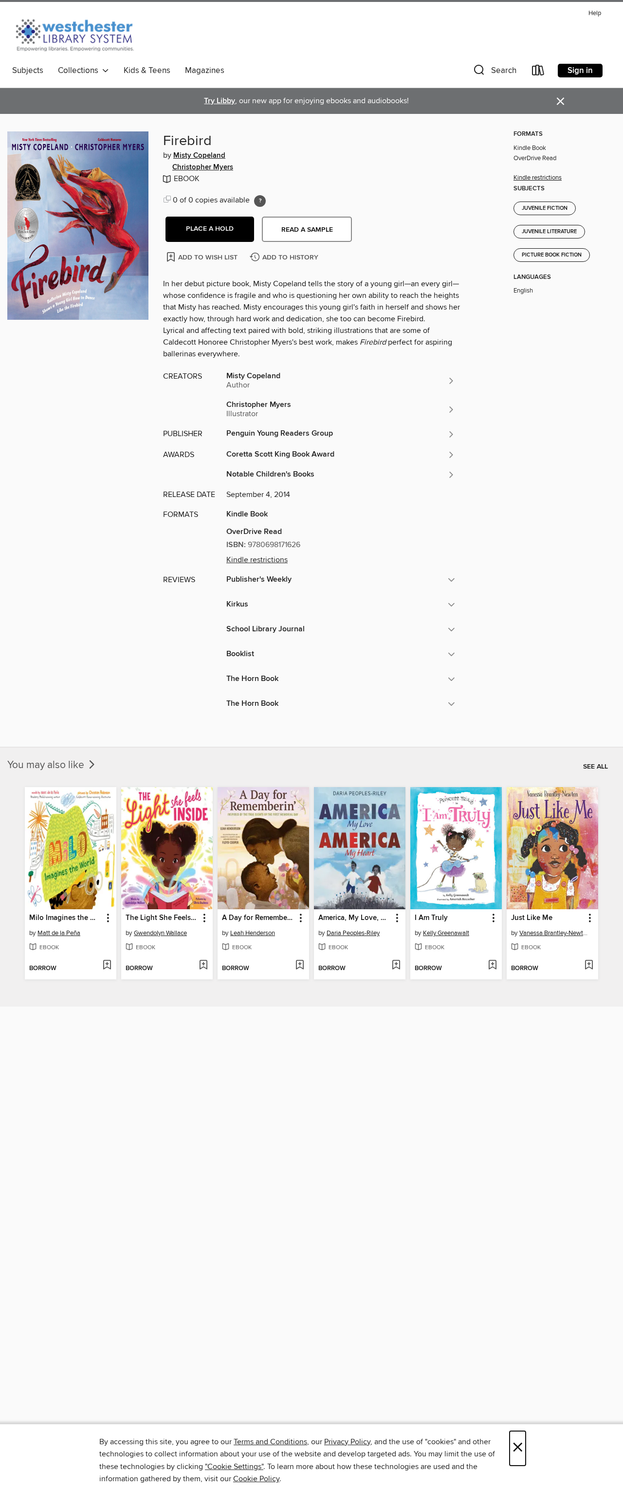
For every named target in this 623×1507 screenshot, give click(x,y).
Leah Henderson (252, 933)
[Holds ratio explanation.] (260, 201)
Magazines (204, 70)
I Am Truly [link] (431, 918)
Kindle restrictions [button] (257, 560)
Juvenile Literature (549, 231)
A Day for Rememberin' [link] (258, 918)
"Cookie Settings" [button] (234, 1466)
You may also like (47, 765)
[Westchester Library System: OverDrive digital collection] (79, 33)
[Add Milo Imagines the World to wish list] (107, 965)
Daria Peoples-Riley (353, 933)
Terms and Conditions (270, 1442)
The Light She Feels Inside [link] (162, 918)
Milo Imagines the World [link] (66, 918)
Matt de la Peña (58, 933)
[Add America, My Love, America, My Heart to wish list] (396, 965)
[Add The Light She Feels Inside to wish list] (203, 965)
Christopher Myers (202, 167)
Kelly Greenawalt (446, 933)
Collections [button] (80, 70)
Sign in (580, 70)
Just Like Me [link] (531, 918)
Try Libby (219, 101)
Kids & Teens (147, 70)
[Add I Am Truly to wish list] (492, 965)
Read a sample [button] (307, 229)
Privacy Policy (347, 1442)
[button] (494, 72)
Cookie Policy (256, 1479)
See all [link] (595, 766)
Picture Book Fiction (552, 255)
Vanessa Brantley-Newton (553, 933)
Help (594, 13)
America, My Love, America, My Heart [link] (355, 918)
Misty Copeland (199, 155)
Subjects (27, 70)
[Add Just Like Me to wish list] (589, 965)
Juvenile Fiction (545, 208)
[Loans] (538, 72)
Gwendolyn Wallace (160, 933)
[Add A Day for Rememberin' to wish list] (299, 965)
